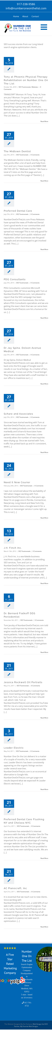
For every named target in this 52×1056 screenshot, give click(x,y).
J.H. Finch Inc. (13, 548)
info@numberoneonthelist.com (26, 8)
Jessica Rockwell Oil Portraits (23, 682)
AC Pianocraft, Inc (15, 888)
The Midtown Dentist (17, 151)
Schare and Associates (18, 413)
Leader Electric (14, 747)
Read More (44, 121)
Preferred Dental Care (18, 211)
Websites (35, 87)
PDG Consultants (15, 279)
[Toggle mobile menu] (44, 27)
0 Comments (35, 155)
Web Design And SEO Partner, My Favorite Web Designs (31, 1025)
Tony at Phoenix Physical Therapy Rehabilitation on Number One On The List (26, 80)
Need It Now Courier (17, 482)
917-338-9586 (26, 4)
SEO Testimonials (25, 87)
